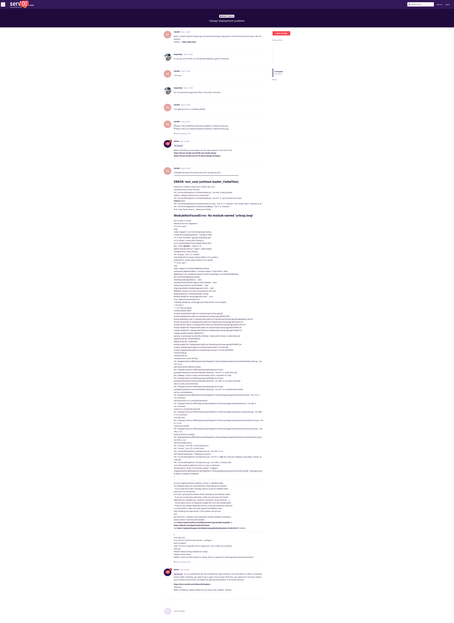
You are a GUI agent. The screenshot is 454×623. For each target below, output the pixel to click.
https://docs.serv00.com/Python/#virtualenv (192, 584)
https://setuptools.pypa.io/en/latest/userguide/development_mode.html (207, 528)
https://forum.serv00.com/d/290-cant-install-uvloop (195, 153)
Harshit (180, 146)
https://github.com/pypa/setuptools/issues (191, 525)
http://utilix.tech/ (189, 42)
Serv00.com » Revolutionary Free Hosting (22, 4)
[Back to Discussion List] (3, 4)
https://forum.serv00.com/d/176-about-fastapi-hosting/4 (197, 156)
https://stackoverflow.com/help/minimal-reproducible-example (203, 522)
